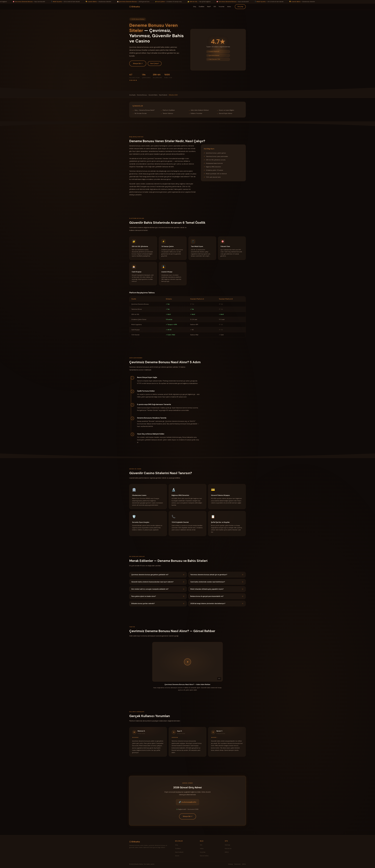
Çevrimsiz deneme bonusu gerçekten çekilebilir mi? (157, 575)
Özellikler (201, 6)
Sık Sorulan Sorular (141, 113)
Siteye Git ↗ (137, 63)
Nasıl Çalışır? (154, 63)
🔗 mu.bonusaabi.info (187, 802)
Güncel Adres (204, 856)
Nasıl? (209, 6)
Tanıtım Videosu (168, 113)
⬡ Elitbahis (134, 6)
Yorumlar (221, 6)
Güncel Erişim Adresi (225, 113)
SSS (215, 6)
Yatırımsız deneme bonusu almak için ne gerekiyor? (216, 575)
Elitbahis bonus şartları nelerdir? (157, 603)
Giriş (194, 6)
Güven (177, 856)
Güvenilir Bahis (153, 95)
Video (202, 848)
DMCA (227, 852)
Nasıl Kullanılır (163, 95)
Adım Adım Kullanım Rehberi (200, 110)
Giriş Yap (240, 6)
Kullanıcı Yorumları (196, 113)
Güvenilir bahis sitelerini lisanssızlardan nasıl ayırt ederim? (157, 582)
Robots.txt (228, 848)
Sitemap (227, 845)
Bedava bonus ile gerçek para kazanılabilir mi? (216, 596)
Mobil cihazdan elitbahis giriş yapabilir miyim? (216, 589)
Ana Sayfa (132, 95)
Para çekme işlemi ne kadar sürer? (157, 596)
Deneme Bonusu (142, 95)
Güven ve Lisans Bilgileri (226, 110)
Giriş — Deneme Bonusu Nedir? (145, 110)
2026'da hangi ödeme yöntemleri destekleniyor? (216, 603)
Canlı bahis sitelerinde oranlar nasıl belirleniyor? (216, 582)
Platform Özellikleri (169, 110)
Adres (229, 6)
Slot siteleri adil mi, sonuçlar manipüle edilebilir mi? (157, 589)
